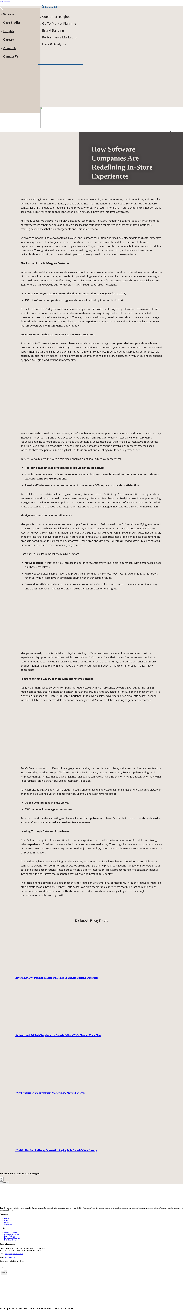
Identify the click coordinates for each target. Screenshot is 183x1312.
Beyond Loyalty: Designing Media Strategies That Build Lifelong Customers (56, 977)
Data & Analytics (54, 44)
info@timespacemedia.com (14, 1254)
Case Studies (12, 22)
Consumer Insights (56, 16)
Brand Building (53, 30)
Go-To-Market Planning (59, 23)
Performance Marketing (59, 37)
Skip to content (5, 1)
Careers (8, 39)
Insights (8, 31)
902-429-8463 (10, 1257)
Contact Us (10, 56)
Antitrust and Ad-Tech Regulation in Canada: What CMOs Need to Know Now (58, 1035)
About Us (9, 48)
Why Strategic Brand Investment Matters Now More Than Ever (50, 1092)
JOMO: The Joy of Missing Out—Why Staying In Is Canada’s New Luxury (56, 1150)
